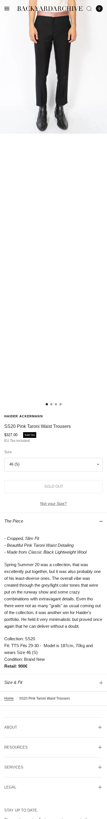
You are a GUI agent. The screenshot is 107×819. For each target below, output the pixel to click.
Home (9, 698)
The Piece (13, 521)
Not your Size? (53, 503)
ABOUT (10, 727)
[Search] (89, 8)
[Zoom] (53, 67)
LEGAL (10, 787)
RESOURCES (16, 747)
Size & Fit (13, 682)
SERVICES (13, 767)
